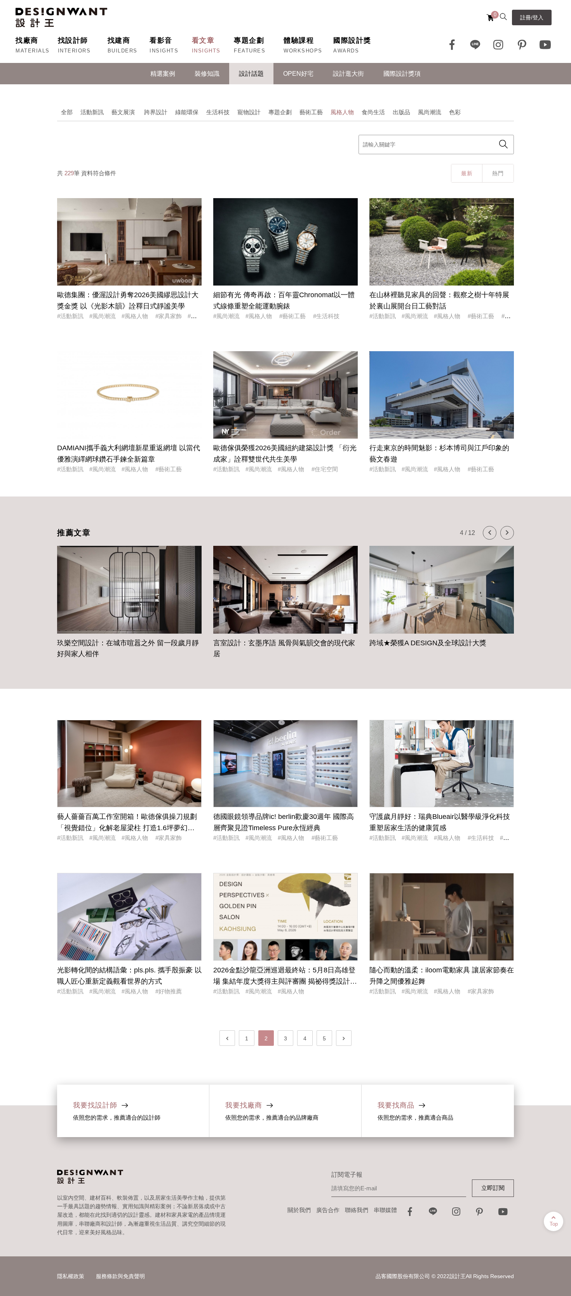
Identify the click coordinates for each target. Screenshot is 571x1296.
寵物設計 (249, 112)
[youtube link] (503, 1214)
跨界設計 (155, 112)
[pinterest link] (522, 44)
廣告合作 (327, 1210)
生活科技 (218, 112)
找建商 (119, 40)
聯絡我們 (356, 1210)
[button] (489, 533)
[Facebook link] (452, 44)
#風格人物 (136, 316)
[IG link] (499, 44)
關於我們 (299, 1210)
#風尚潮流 (102, 316)
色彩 (455, 112)
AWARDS (346, 51)
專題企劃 (249, 40)
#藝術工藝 (293, 316)
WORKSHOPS (303, 51)
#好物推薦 (168, 991)
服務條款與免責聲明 (120, 1276)
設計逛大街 (348, 73)
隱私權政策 (70, 1276)
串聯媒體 (385, 1210)
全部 (67, 112)
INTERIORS (74, 51)
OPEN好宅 (298, 73)
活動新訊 (92, 112)
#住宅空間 (325, 469)
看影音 (161, 40)
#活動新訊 (70, 316)
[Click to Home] (61, 17)
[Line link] (475, 44)
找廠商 (27, 40)
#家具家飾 (168, 316)
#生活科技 (326, 316)
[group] (129, 609)
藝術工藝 (311, 112)
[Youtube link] (545, 44)
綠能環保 (186, 112)
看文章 (203, 40)
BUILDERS (123, 51)
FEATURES (249, 51)
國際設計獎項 (402, 73)
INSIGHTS (164, 51)
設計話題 (251, 73)
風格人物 (342, 112)
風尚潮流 (429, 112)
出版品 (401, 112)
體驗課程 (299, 40)
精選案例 (162, 73)
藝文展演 (123, 112)
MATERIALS (33, 51)
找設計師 (73, 40)
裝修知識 (207, 73)
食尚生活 (373, 112)
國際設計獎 (352, 40)
